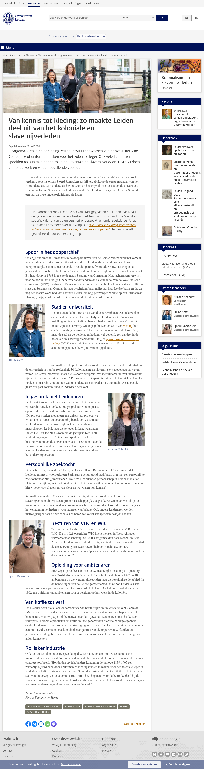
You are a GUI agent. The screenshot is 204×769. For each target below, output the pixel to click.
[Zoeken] (162, 18)
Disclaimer (58, 756)
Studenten (34, 3)
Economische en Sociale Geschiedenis (177, 372)
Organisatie (109, 745)
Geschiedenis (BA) (173, 275)
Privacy (106, 750)
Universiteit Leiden (13, 3)
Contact (7, 750)
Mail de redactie (134, 724)
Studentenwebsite (12, 55)
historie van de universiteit (43, 706)
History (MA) (170, 256)
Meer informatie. (71, 764)
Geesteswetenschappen (177, 354)
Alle (125, 17)
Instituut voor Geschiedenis (179, 362)
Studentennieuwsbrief (165, 745)
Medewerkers (52, 3)
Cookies (57, 750)
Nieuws (30, 55)
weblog (127, 325)
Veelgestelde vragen (15, 745)
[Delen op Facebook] (28, 724)
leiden (124, 706)
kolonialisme (72, 706)
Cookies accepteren (144, 764)
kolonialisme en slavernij (100, 706)
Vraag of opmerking (64, 745)
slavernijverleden (38, 712)
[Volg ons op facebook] (161, 754)
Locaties (8, 756)
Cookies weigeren (180, 764)
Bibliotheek (92, 3)
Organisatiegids (73, 3)
